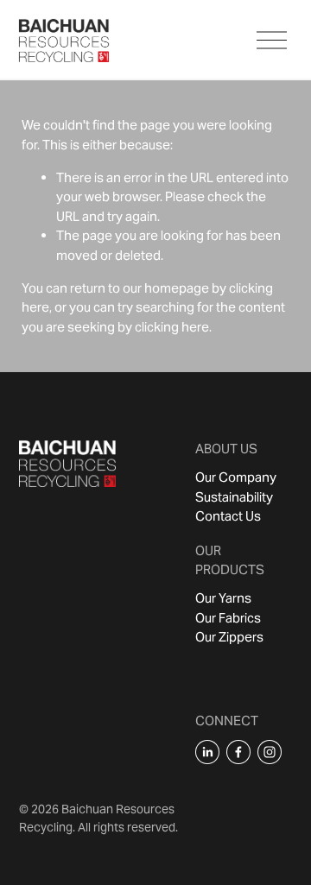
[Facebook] (238, 752)
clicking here (172, 327)
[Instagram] (269, 752)
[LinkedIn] (207, 752)
